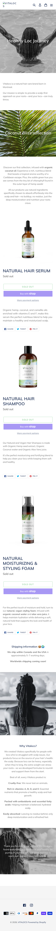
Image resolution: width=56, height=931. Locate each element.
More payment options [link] (28, 300)
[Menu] (51, 5)
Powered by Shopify (37, 922)
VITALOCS (22, 922)
